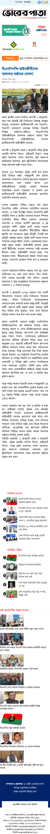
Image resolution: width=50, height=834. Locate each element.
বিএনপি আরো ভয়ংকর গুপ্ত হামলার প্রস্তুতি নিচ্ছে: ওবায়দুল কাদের (20, 707)
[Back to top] (4, 829)
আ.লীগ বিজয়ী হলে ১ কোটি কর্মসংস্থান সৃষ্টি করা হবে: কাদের (22, 766)
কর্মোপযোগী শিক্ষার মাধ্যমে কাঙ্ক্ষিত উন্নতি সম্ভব (30, 500)
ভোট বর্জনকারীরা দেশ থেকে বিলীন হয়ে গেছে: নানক (21, 628)
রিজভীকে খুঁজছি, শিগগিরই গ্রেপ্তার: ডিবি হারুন (19, 668)
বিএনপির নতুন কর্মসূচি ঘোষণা (31, 555)
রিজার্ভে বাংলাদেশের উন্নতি (30, 564)
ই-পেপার (19, 2)
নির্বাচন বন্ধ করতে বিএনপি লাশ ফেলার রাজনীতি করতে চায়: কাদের (23, 649)
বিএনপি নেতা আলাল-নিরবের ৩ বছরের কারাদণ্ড (20, 687)
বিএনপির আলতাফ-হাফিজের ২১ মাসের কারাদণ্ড (20, 746)
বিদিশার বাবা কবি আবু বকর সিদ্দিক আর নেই (30, 575)
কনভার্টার (27, 2)
